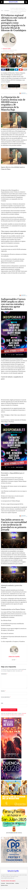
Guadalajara (6, 10)
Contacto (3, 883)
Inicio (2, 10)
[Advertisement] (14, 179)
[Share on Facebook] (3, 70)
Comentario (4, 673)
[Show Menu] (1, 2)
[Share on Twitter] (8, 70)
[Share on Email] (21, 70)
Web (2, 703)
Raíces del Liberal (10, 883)
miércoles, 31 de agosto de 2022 (10, 50)
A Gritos (17, 883)
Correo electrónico (6, 697)
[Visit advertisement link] (14, 793)
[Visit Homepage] (14, 2)
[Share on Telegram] (16, 70)
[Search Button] (26, 2)
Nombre (3, 691)
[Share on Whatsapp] (12, 70)
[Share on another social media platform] (25, 70)
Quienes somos (4, 885)
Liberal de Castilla (7, 48)
